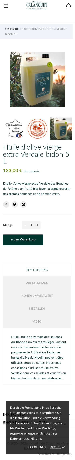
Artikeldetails (37, 283)
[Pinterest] (23, 204)
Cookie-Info (37, 447)
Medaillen (37, 308)
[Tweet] (15, 204)
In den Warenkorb (23, 239)
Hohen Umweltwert (37, 296)
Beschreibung (37, 270)
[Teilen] (6, 204)
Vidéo (37, 321)
